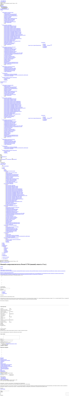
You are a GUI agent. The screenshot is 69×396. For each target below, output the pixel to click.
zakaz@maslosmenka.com (4, 379)
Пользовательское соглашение (5, 360)
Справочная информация (4, 368)
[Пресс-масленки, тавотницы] (15, 24)
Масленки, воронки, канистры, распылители (13, 239)
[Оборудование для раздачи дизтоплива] (15, 65)
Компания (2, 357)
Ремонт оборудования (3, 367)
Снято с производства (39, 274)
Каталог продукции (3, 359)
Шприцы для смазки (41, 273)
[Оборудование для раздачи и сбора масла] (15, 46)
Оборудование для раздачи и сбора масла (12, 207)
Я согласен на (9, 343)
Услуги (1, 362)
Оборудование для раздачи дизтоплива (12, 226)
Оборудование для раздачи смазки (11, 172)
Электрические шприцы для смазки (30, 274)
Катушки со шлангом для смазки (10, 274)
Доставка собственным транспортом (6, 366)
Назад (5, 169)
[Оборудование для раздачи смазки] (15, 11)
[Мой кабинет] (0, 160)
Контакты (2, 358)
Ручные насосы (8, 234)
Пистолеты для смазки (34, 273)
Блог (1, 369)
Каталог (5, 170)
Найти (1, 391)
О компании (2, 361)
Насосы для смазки (3, 273)
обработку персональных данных (11, 343)
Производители (2, 371)
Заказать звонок (2, 164)
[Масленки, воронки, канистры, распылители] (15, 76)
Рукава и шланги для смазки (19, 274)
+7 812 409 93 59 (3, 0)
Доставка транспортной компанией (6, 364)
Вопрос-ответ (2, 370)
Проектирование (3, 363)
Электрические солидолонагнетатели (25, 273)
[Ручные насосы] (15, 72)
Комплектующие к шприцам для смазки (51, 273)
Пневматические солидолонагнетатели (12, 273)
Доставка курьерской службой (5, 365)
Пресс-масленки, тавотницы (10, 185)
